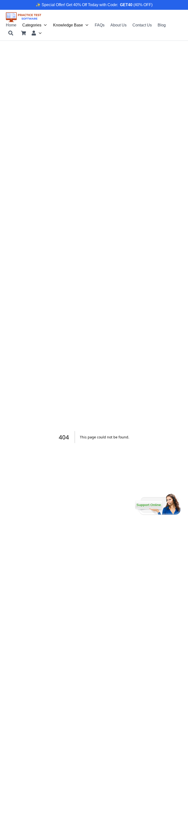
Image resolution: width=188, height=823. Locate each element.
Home (11, 25)
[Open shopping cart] (23, 33)
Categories (31, 25)
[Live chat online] (157, 504)
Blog (162, 25)
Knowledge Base (68, 25)
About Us (118, 25)
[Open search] (11, 33)
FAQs (100, 25)
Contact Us (142, 25)
